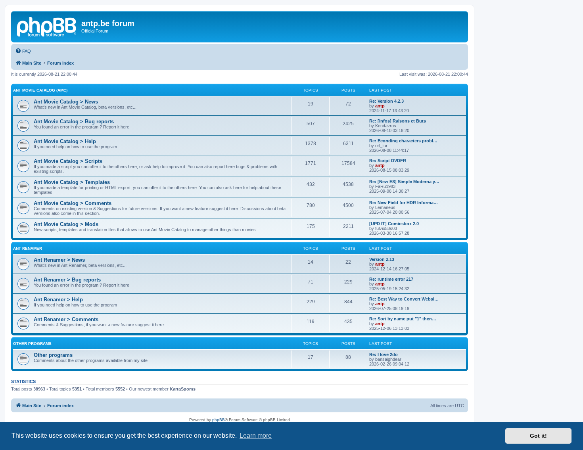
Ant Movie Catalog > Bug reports (74, 121)
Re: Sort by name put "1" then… (402, 318)
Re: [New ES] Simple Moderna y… (404, 181)
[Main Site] (47, 25)
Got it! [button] (538, 436)
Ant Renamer (27, 248)
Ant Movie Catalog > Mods (66, 224)
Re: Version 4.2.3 (386, 101)
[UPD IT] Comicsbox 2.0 (394, 223)
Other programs (32, 343)
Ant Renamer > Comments (66, 319)
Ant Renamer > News (59, 260)
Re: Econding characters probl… (403, 140)
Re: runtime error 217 (391, 279)
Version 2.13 (381, 259)
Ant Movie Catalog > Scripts (68, 161)
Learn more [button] (256, 435)
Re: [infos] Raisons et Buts (397, 121)
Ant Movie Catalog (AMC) (40, 90)
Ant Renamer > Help (58, 300)
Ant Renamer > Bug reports (67, 280)
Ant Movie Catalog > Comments (72, 203)
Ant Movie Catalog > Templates (72, 182)
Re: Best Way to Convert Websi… (404, 299)
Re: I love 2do (383, 354)
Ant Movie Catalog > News (66, 102)
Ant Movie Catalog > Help (65, 141)
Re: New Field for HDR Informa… (403, 202)
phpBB (218, 419)
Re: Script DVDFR (387, 160)
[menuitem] (23, 51)
